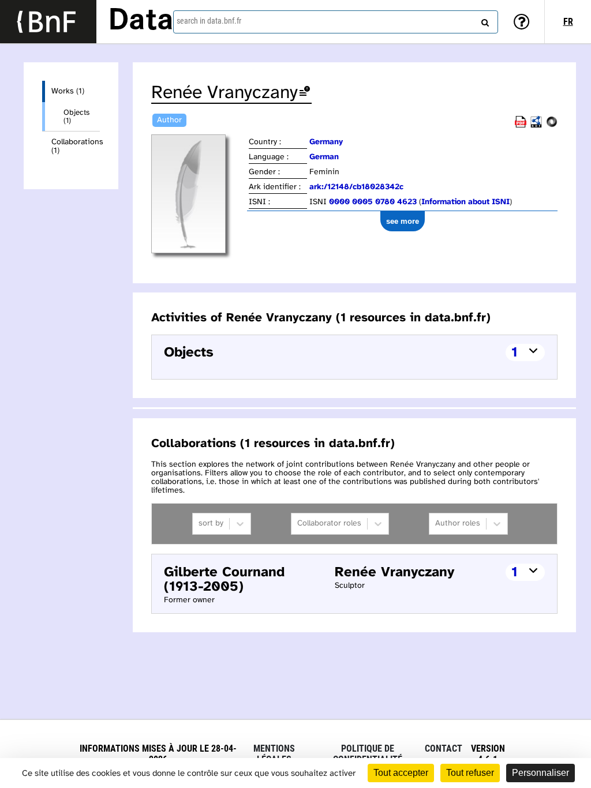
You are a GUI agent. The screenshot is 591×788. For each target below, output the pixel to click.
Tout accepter (400, 773)
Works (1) (67, 91)
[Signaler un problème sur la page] (305, 93)
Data (141, 21)
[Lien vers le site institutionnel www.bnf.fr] (48, 21)
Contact (443, 748)
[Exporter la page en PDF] (520, 125)
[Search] (483, 20)
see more (402, 221)
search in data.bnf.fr (209, 20)
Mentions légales (274, 754)
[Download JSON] (552, 125)
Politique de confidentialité (367, 754)
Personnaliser (540, 773)
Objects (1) (76, 116)
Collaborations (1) (75, 146)
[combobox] (335, 21)
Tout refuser (470, 773)
